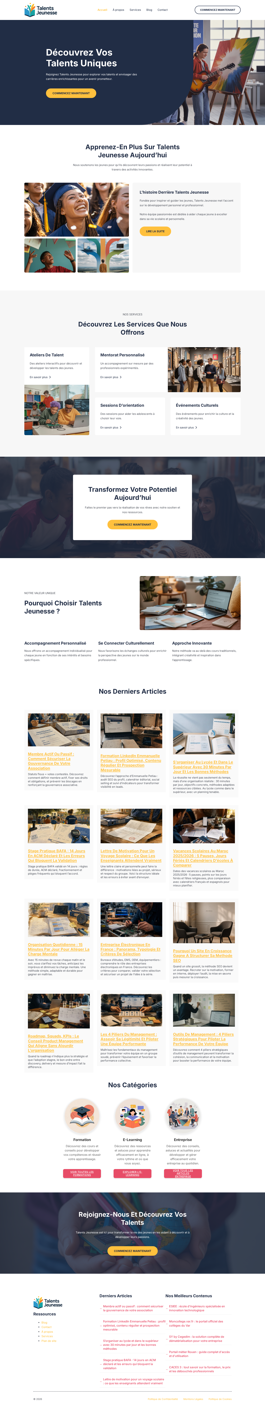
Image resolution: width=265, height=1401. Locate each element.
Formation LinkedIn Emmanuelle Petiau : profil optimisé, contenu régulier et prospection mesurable (131, 763)
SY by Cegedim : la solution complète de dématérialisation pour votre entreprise (196, 1338)
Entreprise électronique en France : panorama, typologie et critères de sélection (130, 949)
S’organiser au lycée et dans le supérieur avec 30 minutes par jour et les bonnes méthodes (203, 767)
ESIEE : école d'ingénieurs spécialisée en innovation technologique (197, 1308)
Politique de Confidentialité (163, 1399)
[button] (218, 10)
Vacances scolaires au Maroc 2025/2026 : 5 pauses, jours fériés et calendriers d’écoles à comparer (203, 858)
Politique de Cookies (220, 1399)
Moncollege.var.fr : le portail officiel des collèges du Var (196, 1323)
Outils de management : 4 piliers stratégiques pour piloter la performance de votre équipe (203, 1039)
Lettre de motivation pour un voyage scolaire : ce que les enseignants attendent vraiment (131, 856)
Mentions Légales (193, 1399)
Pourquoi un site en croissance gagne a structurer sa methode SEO (202, 956)
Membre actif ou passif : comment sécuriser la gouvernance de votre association (51, 761)
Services (135, 10)
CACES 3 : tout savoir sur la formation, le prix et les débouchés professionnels (200, 1369)
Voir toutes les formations (82, 1173)
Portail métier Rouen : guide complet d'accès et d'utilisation (199, 1354)
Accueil (102, 10)
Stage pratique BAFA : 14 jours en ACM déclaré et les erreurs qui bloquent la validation (56, 856)
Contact (163, 10)
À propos (118, 10)
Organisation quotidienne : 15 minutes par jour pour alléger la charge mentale (58, 949)
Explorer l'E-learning (132, 1173)
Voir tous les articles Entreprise (183, 1173)
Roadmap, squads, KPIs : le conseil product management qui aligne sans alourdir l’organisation (55, 1043)
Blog (149, 10)
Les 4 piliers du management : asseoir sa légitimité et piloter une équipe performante (129, 1039)
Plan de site (48, 1341)
